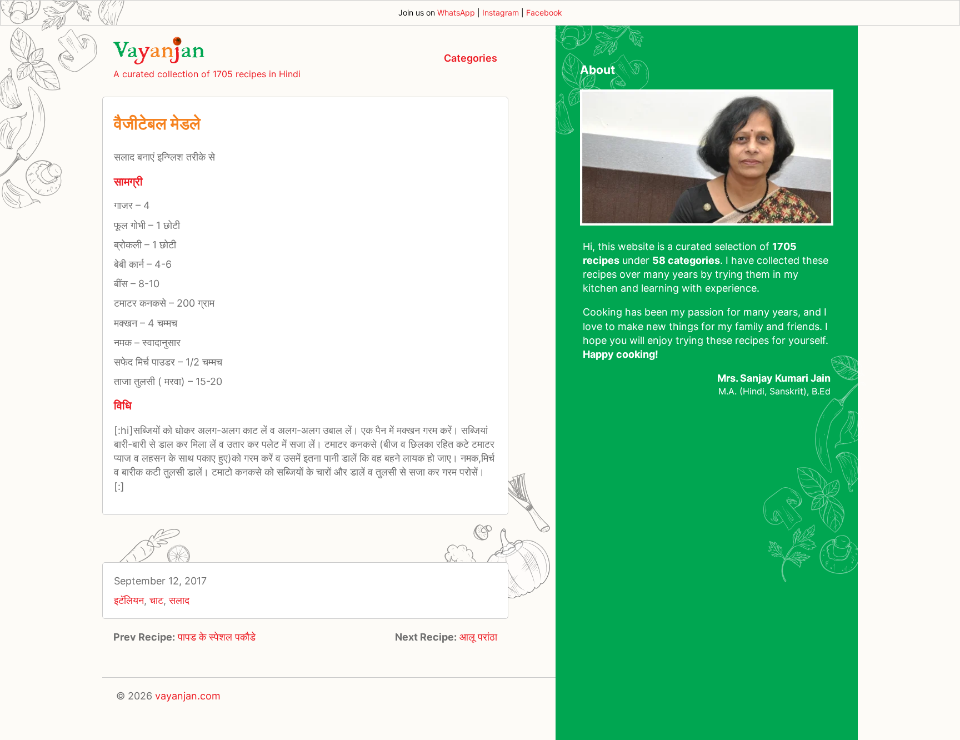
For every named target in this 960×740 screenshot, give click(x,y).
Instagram (500, 12)
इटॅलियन (129, 600)
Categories (470, 58)
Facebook (544, 12)
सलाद (179, 600)
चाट (156, 600)
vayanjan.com (188, 696)
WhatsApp (456, 12)
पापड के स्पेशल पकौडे (217, 637)
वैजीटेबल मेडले (157, 123)
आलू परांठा (478, 637)
